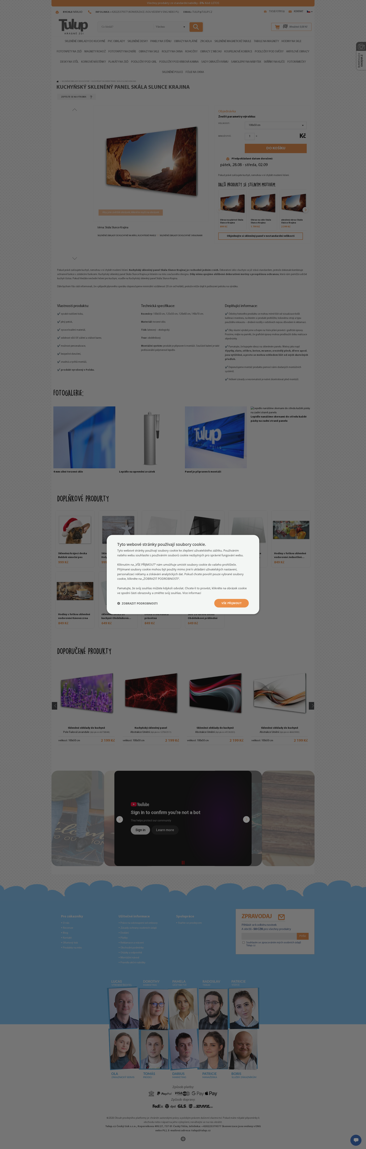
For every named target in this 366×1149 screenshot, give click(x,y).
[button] (137, 603)
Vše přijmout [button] (232, 603)
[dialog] (183, 574)
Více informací (191, 593)
